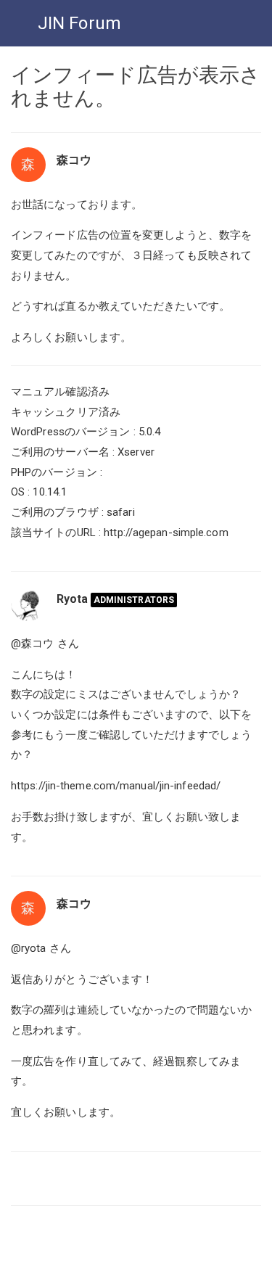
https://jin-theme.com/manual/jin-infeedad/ (116, 785)
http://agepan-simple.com (166, 532)
